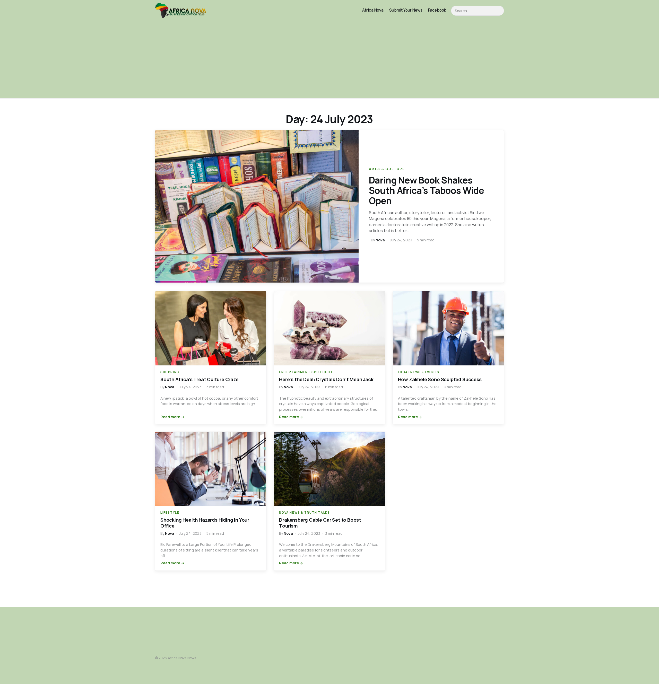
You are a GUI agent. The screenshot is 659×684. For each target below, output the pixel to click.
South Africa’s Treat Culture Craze (199, 379)
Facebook (437, 10)
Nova (380, 240)
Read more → (172, 416)
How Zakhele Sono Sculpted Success (440, 379)
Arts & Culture (387, 168)
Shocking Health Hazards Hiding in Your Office (204, 522)
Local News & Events (418, 372)
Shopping (169, 372)
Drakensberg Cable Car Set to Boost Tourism (320, 522)
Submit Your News (405, 10)
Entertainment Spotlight (306, 372)
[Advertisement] (329, 60)
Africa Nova (373, 10)
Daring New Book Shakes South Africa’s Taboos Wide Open (426, 190)
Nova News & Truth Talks (304, 512)
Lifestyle (169, 512)
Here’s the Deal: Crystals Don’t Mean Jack (326, 379)
